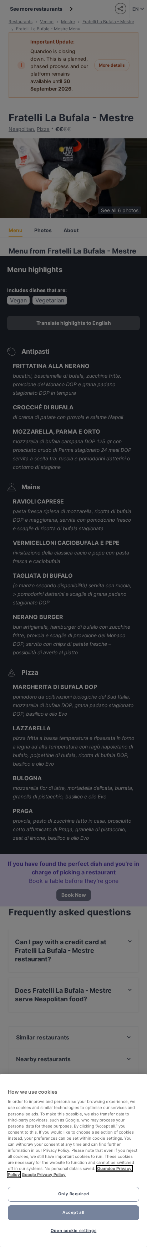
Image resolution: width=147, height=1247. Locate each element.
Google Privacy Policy (44, 1174)
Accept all (73, 1212)
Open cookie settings (73, 1230)
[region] (73, 1160)
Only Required (73, 1193)
